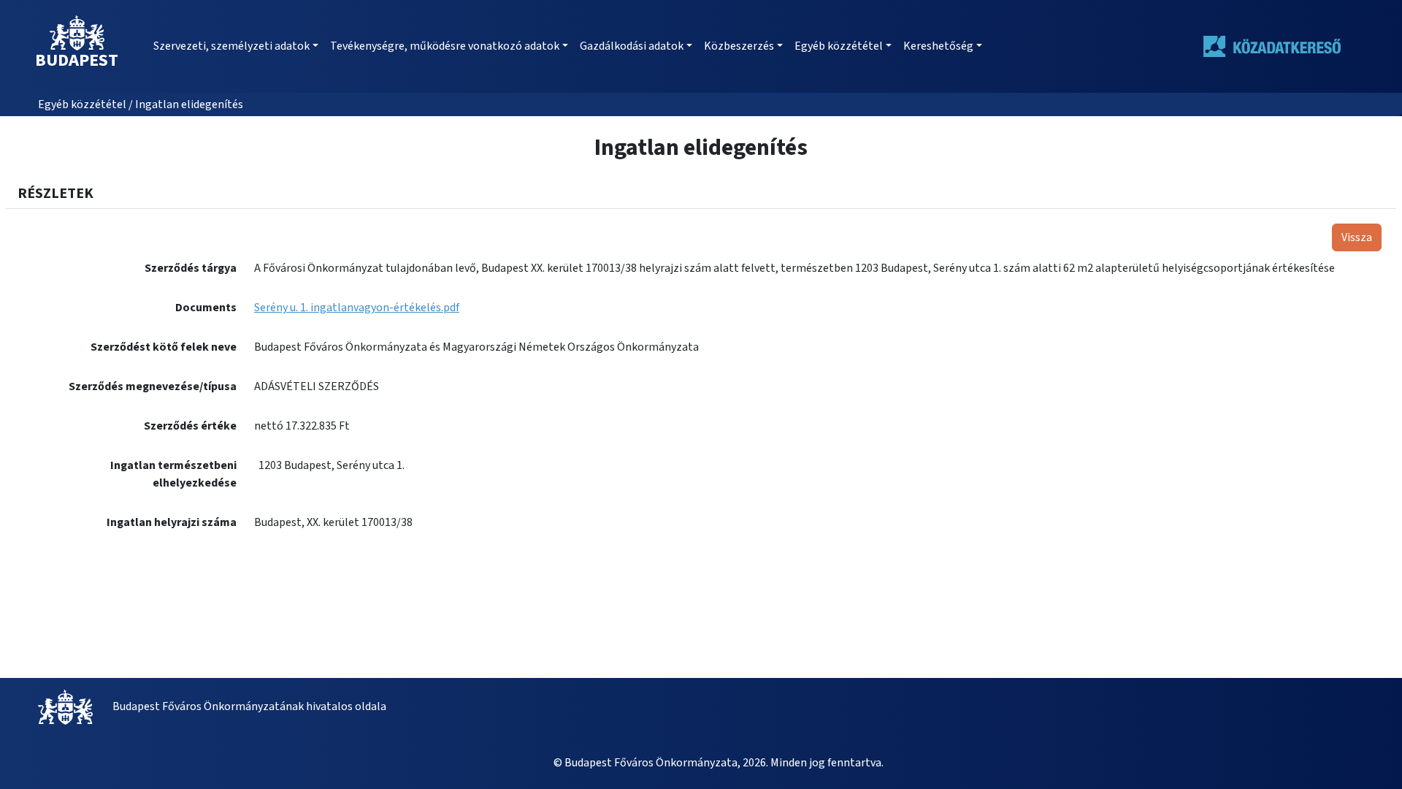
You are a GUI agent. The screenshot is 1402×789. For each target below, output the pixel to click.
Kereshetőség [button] (938, 46)
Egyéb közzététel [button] (838, 46)
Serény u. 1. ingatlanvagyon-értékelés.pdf (356, 308)
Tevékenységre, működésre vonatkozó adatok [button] (444, 46)
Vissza (1356, 237)
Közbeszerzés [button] (739, 46)
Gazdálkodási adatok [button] (631, 46)
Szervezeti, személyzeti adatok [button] (231, 46)
